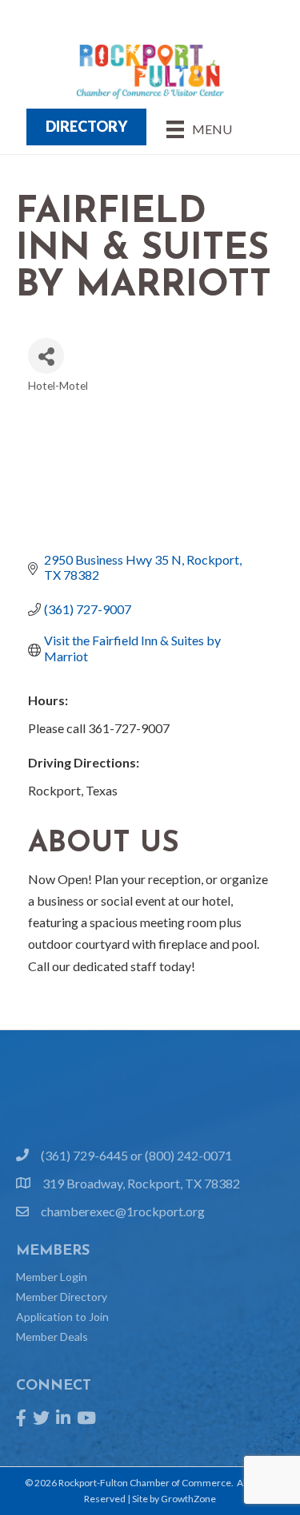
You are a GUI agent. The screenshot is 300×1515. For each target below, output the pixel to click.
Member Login (51, 1276)
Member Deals (52, 1336)
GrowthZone (188, 1499)
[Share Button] (46, 356)
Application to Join (62, 1316)
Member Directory (61, 1296)
